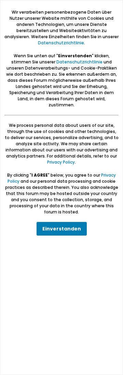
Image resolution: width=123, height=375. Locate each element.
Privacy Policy (61, 162)
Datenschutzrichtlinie (61, 43)
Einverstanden (61, 228)
